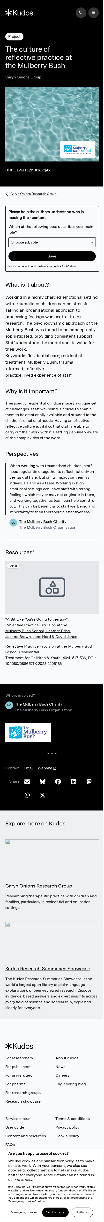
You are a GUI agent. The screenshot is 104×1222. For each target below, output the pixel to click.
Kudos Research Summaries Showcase (47, 968)
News (60, 1066)
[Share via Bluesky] (42, 781)
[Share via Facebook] (58, 781)
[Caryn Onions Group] (28, 732)
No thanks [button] (82, 1212)
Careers (62, 1075)
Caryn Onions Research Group (31, 195)
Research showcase (23, 1101)
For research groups (23, 1092)
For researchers (19, 1058)
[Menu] (93, 12)
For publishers (17, 1066)
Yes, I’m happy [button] (55, 1212)
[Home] (19, 12)
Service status (17, 1118)
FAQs (10, 1144)
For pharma (15, 1084)
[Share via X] (42, 795)
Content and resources (25, 1136)
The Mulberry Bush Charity (42, 521)
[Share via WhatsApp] (27, 795)
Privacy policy (67, 1127)
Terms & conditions (72, 1118)
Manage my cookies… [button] (25, 1212)
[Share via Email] (27, 781)
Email (28, 768)
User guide (14, 1127)
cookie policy (23, 1180)
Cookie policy (67, 1136)
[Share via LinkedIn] (73, 781)
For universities (18, 1075)
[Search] (81, 12)
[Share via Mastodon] (89, 781)
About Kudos (66, 1058)
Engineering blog (70, 1084)
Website (45, 770)
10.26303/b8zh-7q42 (32, 170)
